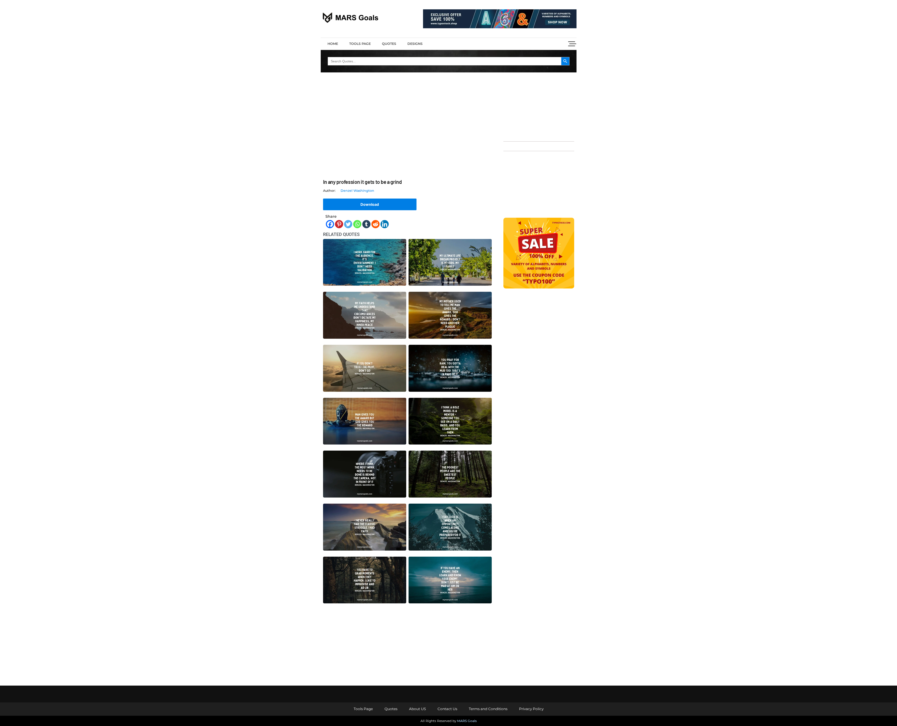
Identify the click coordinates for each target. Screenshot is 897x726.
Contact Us (447, 709)
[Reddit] (375, 224)
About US (417, 709)
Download (369, 204)
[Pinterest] (339, 224)
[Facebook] (330, 224)
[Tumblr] (366, 224)
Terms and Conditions (488, 709)
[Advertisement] (538, 106)
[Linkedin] (385, 224)
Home (332, 44)
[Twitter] (348, 224)
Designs (415, 44)
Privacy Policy (531, 709)
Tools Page (360, 44)
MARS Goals (467, 721)
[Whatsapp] (357, 224)
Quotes (389, 44)
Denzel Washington (357, 191)
